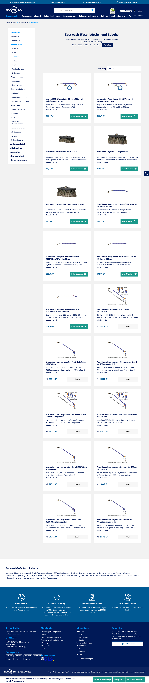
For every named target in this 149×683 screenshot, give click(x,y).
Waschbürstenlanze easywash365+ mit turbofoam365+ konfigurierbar (117, 415)
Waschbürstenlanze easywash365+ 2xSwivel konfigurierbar (113, 310)
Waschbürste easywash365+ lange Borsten (112, 152)
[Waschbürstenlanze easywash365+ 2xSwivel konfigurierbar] (117, 297)
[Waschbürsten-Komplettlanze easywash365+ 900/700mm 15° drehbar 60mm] (67, 297)
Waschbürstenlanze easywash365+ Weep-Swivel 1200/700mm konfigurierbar (63, 521)
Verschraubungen (18, 77)
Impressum (81, 651)
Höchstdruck (16, 117)
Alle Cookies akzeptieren (135, 680)
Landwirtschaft (15, 152)
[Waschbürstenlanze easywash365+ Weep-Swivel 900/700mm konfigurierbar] (117, 507)
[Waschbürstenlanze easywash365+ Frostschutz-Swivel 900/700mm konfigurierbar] (117, 349)
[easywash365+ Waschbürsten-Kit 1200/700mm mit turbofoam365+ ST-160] (67, 86)
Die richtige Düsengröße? (51, 632)
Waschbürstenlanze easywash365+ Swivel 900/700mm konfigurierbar (117, 468)
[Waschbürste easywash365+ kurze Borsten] (67, 139)
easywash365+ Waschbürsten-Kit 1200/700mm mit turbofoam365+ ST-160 (64, 100)
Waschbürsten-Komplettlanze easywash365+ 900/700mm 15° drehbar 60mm (62, 310)
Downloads (45, 634)
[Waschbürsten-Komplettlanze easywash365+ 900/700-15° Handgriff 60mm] (117, 244)
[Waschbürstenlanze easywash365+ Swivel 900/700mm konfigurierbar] (117, 454)
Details (128, 327)
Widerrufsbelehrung (84, 643)
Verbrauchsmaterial (18, 109)
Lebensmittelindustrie (17, 156)
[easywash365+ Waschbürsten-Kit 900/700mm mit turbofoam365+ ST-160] (117, 86)
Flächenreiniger (17, 85)
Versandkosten (82, 637)
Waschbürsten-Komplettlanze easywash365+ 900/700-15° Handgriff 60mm (117, 258)
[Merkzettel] (124, 16)
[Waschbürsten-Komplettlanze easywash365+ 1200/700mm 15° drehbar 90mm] (67, 244)
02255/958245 (126, 11)
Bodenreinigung (17, 140)
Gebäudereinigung (16, 148)
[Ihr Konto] (129, 16)
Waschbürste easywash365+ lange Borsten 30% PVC (65, 204)
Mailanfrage (108, 45)
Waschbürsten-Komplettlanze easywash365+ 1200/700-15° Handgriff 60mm (117, 205)
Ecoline (14, 61)
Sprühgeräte (15, 93)
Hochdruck (15, 37)
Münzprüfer (15, 105)
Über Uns (80, 632)
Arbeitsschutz (16, 132)
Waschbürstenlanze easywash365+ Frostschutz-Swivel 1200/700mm (66, 363)
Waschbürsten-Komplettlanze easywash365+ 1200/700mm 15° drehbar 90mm (62, 258)
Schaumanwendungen (19, 97)
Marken (14, 136)
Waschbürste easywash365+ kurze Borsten (61, 152)
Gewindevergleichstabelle (51, 637)
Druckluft (14, 113)
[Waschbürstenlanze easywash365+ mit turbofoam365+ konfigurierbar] (117, 402)
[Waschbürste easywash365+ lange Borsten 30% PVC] (67, 191)
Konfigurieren (118, 680)
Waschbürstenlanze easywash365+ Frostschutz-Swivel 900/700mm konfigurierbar (117, 363)
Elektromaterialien (18, 128)
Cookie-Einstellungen (85, 659)
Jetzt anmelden (129, 644)
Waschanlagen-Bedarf (17, 144)
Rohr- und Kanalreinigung (18, 160)
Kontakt (80, 634)
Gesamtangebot (15, 33)
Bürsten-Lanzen (18, 69)
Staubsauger (15, 81)
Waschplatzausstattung (20, 101)
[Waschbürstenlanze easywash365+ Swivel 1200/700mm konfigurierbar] (67, 454)
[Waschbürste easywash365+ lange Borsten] (117, 139)
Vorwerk (15, 49)
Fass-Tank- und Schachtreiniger (17, 122)
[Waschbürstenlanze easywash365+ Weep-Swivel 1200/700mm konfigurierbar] (67, 507)
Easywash (16, 57)
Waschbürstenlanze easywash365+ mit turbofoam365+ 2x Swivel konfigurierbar (66, 415)
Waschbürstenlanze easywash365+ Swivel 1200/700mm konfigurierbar (66, 468)
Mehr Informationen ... (15, 681)
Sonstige (15, 65)
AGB (78, 648)
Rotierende (16, 73)
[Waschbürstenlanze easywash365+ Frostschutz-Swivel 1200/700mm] (67, 349)
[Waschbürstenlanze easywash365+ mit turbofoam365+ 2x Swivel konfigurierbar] (67, 402)
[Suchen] (92, 10)
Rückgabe (80, 640)
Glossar (79, 654)
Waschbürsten (16, 45)
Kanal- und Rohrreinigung (21, 89)
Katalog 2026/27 (47, 645)
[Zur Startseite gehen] (14, 9)
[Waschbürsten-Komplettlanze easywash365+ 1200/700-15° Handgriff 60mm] (117, 191)
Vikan (14, 53)
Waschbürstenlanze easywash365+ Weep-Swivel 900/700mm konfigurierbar (114, 521)
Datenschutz (81, 646)
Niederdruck (15, 41)
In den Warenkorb (77, 116)
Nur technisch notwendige (102, 680)
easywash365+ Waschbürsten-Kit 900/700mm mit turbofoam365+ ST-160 (115, 100)
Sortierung (102, 69)
